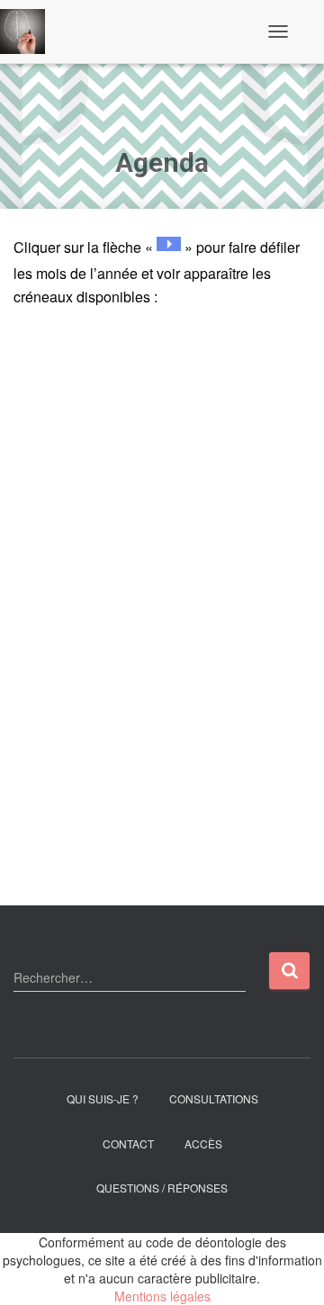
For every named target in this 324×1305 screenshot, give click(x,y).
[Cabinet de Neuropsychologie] (29, 31)
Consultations (213, 1098)
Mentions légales (162, 1296)
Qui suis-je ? (103, 1098)
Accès (203, 1143)
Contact (128, 1143)
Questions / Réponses (162, 1187)
